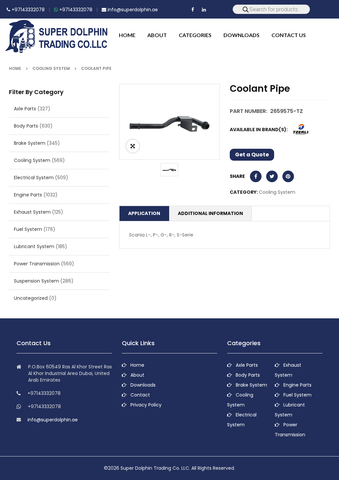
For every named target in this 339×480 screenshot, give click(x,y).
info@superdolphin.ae (132, 9)
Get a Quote (252, 154)
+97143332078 (27, 9)
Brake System (29, 143)
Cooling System (51, 68)
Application (144, 213)
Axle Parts (25, 108)
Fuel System (28, 229)
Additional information (210, 213)
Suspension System (36, 281)
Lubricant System (34, 246)
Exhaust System (32, 212)
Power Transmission (37, 263)
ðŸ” (132, 146)
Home (15, 68)
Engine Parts (28, 194)
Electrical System (34, 177)
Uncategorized (31, 298)
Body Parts (26, 126)
